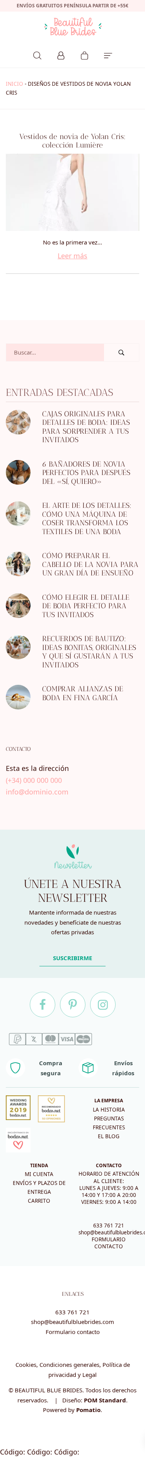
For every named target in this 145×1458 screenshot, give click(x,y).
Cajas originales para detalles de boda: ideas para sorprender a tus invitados (86, 427)
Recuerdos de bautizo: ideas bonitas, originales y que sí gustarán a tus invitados (89, 652)
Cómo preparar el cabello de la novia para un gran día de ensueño (90, 565)
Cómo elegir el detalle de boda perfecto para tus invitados (85, 606)
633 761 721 (108, 1225)
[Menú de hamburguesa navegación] (108, 54)
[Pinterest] (72, 1004)
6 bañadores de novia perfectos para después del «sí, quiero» (86, 473)
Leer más (72, 255)
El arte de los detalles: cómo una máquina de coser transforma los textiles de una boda (86, 518)
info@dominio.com (37, 791)
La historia (109, 1109)
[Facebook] (42, 1004)
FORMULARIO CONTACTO (109, 1243)
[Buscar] (37, 54)
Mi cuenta (39, 1174)
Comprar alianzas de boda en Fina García (82, 694)
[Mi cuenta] (61, 54)
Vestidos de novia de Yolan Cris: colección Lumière (72, 141)
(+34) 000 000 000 (34, 780)
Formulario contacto (73, 1332)
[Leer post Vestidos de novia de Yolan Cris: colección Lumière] (72, 192)
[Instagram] (103, 1004)
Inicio (14, 83)
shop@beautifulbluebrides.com (72, 1322)
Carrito (39, 1200)
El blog (108, 1136)
